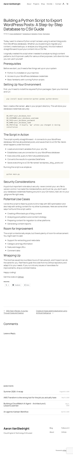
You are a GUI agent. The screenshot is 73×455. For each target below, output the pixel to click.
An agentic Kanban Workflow (16, 412)
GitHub (21, 277)
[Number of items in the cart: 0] (67, 4)
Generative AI (27, 34)
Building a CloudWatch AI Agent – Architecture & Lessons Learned (24, 405)
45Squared (66, 450)
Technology (46, 34)
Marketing (34, 34)
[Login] (63, 4)
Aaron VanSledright (12, 4)
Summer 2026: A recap (13, 392)
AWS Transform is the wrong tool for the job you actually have (30, 398)
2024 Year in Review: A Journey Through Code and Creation (16, 312)
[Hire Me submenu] (53, 3)
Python (40, 34)
